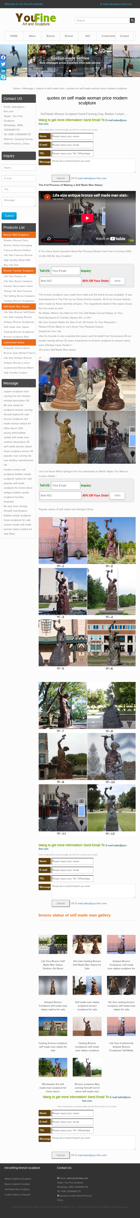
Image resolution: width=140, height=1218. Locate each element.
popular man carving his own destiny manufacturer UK (19, 460)
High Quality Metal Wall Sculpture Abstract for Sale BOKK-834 (19, 261)
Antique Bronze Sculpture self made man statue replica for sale (53, 1006)
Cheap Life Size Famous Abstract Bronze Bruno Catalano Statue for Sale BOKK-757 (18, 292)
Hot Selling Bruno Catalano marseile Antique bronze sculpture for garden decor (19, 296)
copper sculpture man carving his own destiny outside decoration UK (17, 396)
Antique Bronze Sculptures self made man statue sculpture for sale (19, 322)
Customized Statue (108, 37)
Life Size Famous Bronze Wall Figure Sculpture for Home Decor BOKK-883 (18, 256)
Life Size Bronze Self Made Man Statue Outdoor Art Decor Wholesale (19, 313)
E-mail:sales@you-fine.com (116, 4)
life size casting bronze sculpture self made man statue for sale (121, 1006)
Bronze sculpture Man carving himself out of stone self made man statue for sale (19, 337)
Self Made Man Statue (16, 306)
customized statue (13, 342)
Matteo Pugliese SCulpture (18, 1179)
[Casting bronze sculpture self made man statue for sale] (53, 1026)
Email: (73, 1178)
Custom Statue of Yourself (17, 1194)
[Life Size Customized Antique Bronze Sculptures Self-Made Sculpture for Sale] (121, 1026)
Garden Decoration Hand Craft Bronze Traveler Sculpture (18, 287)
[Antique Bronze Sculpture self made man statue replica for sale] (53, 985)
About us (32, 37)
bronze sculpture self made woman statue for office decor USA (17, 423)
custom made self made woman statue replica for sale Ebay (18, 529)
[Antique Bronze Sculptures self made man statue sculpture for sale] (121, 944)
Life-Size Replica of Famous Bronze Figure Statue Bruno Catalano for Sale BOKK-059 (19, 277)
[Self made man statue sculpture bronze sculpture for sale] (87, 985)
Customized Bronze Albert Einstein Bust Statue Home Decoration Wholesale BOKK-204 (19, 368)
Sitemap (124, 1207)
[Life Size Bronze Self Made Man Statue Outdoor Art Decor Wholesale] (53, 944)
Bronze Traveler (69, 37)
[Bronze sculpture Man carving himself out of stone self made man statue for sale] (87, 1067)
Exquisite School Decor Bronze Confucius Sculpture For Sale (17, 349)
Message (28, 88)
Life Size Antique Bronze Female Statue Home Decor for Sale (18, 358)
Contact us (124, 37)
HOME (14, 35)
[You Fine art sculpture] (35, 19)
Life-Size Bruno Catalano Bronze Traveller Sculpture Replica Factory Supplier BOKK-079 (19, 282)
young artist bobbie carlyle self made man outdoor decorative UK (17, 437)
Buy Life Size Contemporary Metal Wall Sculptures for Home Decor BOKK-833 (19, 265)
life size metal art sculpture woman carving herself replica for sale (18, 410)
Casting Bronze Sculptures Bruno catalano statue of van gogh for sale (19, 301)
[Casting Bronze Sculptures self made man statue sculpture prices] (87, 1026)
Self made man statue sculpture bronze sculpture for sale (19, 327)
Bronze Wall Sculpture (51, 37)
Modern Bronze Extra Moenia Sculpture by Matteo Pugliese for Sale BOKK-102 (18, 241)
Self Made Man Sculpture (17, 1189)
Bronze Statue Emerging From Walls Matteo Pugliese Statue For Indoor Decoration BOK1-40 (19, 246)
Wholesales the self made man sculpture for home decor (52, 1088)
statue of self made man (50, 88)
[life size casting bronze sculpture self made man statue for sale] (121, 985)
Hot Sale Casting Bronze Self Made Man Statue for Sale (18, 318)
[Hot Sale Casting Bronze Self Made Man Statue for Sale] (87, 944)
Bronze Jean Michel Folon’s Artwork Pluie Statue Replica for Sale (20, 353)
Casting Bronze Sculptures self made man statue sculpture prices (19, 332)
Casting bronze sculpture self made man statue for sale (53, 1047)
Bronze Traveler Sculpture (18, 270)
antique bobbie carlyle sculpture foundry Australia (16, 497)
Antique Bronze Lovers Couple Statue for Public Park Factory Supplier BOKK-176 (18, 363)
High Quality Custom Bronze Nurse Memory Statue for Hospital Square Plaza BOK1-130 (19, 373)
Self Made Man (87, 37)
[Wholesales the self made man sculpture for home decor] (53, 1067)
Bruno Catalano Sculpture (17, 1184)
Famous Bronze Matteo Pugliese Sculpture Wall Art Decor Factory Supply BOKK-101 (19, 251)
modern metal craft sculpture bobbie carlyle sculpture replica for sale (18, 474)
